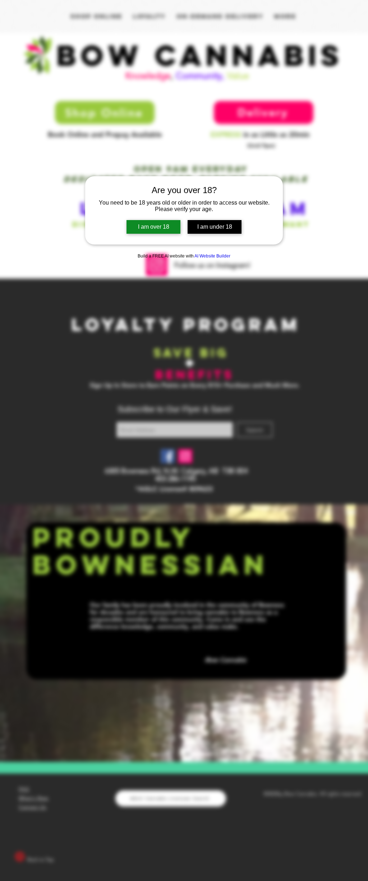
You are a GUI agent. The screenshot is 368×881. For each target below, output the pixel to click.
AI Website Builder (212, 256)
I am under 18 (214, 227)
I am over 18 (153, 227)
